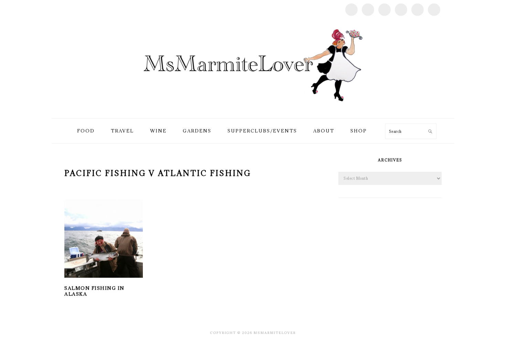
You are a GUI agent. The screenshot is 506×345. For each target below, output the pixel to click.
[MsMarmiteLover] (253, 110)
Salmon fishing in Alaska (94, 291)
